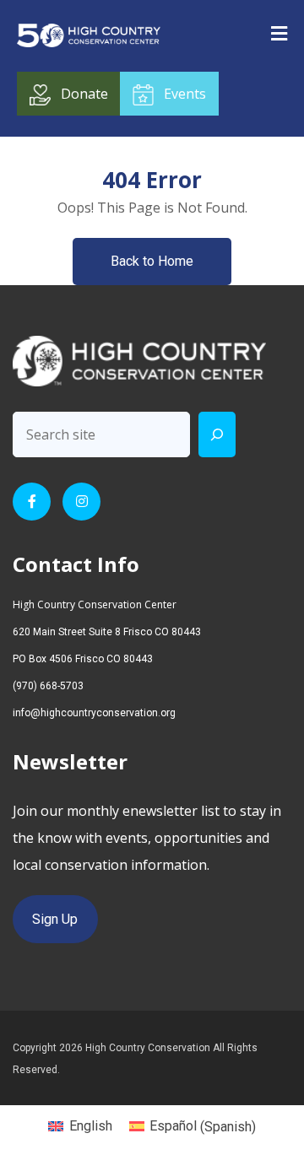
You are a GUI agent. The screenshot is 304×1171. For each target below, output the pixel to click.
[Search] (217, 434)
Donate (84, 93)
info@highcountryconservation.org (94, 713)
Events (185, 93)
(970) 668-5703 (48, 686)
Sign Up (55, 919)
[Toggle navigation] (279, 32)
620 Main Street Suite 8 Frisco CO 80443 (107, 632)
